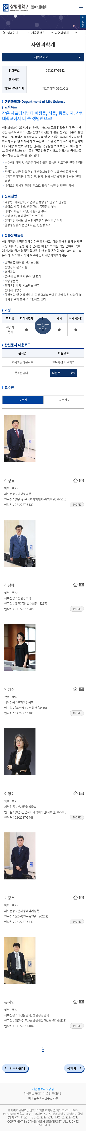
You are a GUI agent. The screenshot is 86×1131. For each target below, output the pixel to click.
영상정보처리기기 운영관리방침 (43, 1093)
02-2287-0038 (70, 1117)
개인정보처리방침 (43, 1089)
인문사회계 (17, 1068)
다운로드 (57, 373)
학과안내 (12, 33)
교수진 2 (64, 400)
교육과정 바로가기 (63, 362)
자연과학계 (62, 33)
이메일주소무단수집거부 (43, 1098)
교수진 (23, 400)
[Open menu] (81, 7)
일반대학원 (39, 7)
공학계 (72, 1068)
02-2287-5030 (69, 1110)
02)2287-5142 (55, 70)
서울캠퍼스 (38, 33)
